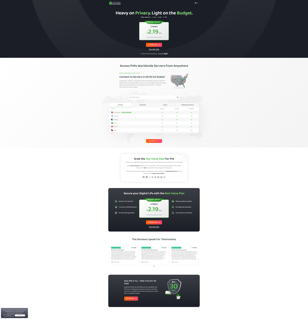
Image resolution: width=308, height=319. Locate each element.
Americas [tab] (120, 105)
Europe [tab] (165, 105)
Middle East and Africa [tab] (187, 105)
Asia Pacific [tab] (143, 105)
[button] (154, 266)
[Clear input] (178, 97)
